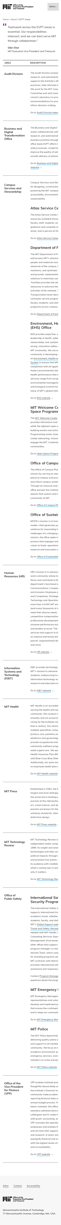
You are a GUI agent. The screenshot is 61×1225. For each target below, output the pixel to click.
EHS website (44, 398)
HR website (43, 652)
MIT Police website (47, 1067)
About (14, 20)
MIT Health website (47, 774)
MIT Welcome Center (46, 418)
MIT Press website (47, 824)
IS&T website (44, 691)
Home (6, 20)
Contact (17, 1186)
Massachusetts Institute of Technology (23, 1210)
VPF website (43, 1154)
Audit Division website (49, 113)
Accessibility (33, 1186)
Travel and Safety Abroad (44, 929)
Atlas (6, 1186)
